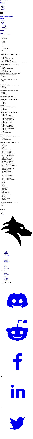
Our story (5, 266)
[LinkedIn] (17, 407)
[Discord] (17, 315)
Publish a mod (6, 252)
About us (5, 265)
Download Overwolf (6, 261)
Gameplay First (6, 260)
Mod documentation (6, 254)
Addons (2, 18)
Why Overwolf (6, 253)
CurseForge (2, 0)
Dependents (5, 28)
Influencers (5, 273)
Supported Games (6, 278)
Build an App (5, 251)
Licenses (5, 281)
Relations (3, 27)
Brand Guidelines (6, 268)
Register (5, 0)
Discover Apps (6, 259)
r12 (10, 34)
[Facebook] (17, 376)
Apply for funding (6, 255)
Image (3, 21)
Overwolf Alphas (6, 280)
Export (5, 25)
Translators (5, 26)
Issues (3, 22)
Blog (4, 267)
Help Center (5, 277)
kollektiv (3, 40)
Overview (3, 20)
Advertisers (5, 272)
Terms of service (6, 279)
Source (3, 23)
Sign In (7, 0)
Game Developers (6, 274)
